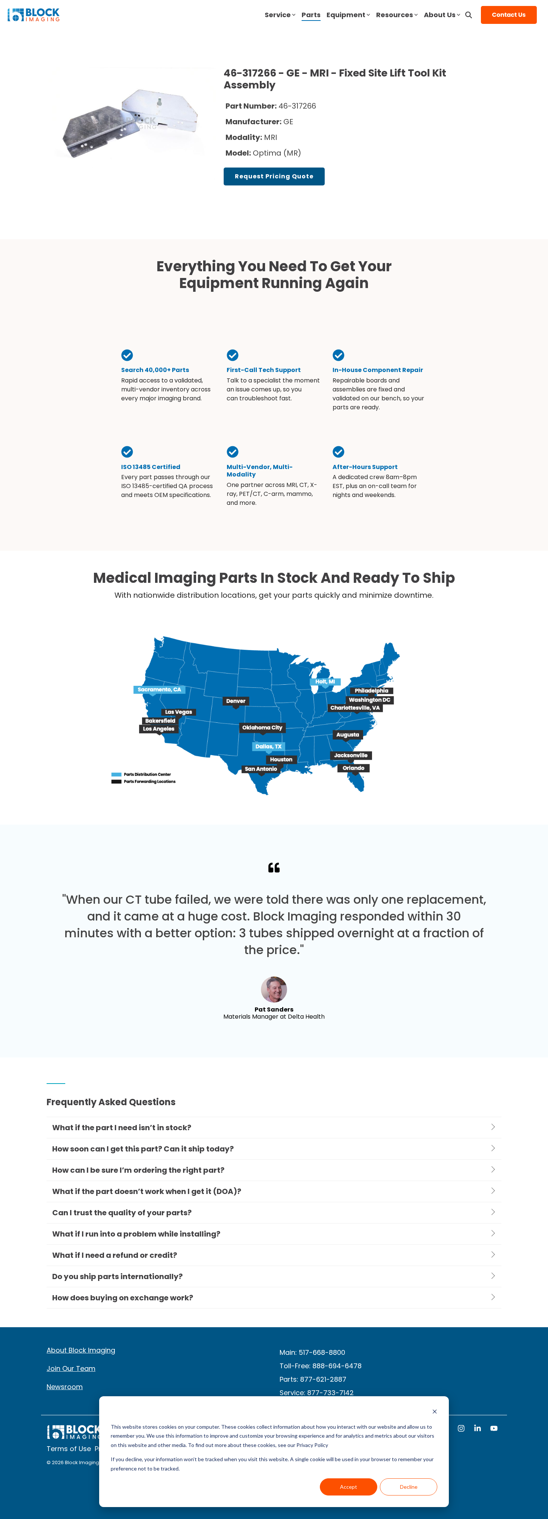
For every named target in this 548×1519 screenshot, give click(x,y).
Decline (409, 1487)
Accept (348, 1487)
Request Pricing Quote (274, 176)
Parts (311, 14)
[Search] (468, 15)
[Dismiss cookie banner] (434, 1412)
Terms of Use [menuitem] (69, 1448)
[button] (462, 1429)
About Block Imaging (81, 1350)
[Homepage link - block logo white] (75, 1436)
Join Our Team (71, 1368)
